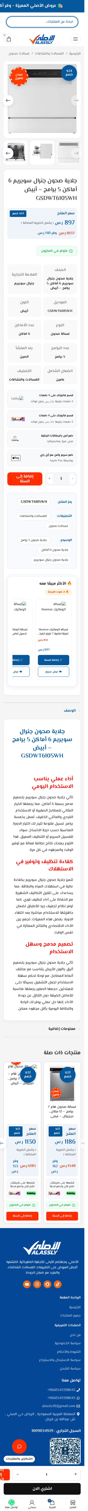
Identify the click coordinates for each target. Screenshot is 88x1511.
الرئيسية (75, 53)
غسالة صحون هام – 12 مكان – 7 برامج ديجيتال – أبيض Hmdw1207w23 (22, 1081)
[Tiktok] (58, 1284)
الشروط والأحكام (69, 1352)
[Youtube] (27, 1284)
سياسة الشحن (70, 1369)
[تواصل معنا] (19, 1446)
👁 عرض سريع (53, 672)
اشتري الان (42, 1489)
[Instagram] (37, 1284)
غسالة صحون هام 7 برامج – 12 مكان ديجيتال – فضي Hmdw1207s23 (62, 1114)
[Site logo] (42, 39)
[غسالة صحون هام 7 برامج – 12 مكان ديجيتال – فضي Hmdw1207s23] (62, 1083)
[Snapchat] (47, 1284)
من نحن (75, 1335)
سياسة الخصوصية (68, 1343)
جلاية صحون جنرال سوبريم (51, 560)
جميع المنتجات (70, 1316)
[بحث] (14, 22)
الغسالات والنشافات (49, 53)
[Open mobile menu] (75, 39)
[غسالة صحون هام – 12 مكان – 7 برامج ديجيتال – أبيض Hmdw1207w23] (22, 1067)
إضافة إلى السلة (24, 479)
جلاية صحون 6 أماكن (54, 550)
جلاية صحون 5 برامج (34, 540)
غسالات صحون (19, 53)
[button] (7, 100)
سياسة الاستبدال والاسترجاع (60, 1360)
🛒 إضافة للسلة (53, 660)
